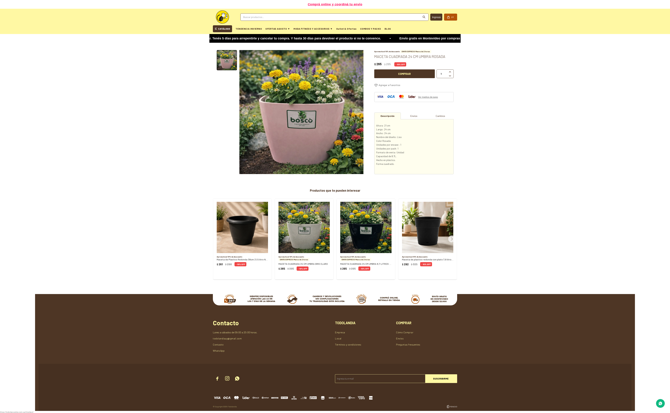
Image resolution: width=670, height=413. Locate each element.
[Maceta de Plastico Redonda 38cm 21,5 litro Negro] (242, 227)
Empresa (340, 332)
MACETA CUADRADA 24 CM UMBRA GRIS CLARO (303, 263)
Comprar (404, 73)
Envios (400, 338)
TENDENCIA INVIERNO (249, 28)
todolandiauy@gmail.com (227, 338)
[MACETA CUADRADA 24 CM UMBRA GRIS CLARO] (304, 227)
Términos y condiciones (348, 344)
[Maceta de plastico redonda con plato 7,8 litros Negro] (427, 227)
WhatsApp (219, 350)
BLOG (388, 28)
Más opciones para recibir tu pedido (335, 4)
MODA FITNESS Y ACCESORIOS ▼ (313, 28)
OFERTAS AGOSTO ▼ (277, 28)
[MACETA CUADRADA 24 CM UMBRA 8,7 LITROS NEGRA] (366, 227)
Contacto (218, 344)
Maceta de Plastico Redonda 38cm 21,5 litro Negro (242, 259)
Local (338, 338)
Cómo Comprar (404, 332)
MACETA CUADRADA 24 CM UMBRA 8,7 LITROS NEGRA (366, 263)
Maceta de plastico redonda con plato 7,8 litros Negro (427, 259)
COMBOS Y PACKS (370, 28)
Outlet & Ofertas (346, 28)
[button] (453, 239)
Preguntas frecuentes (408, 344)
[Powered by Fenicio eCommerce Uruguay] (452, 406)
